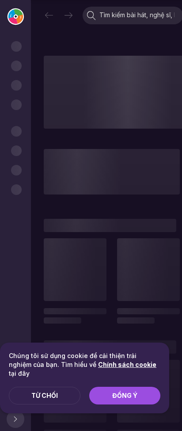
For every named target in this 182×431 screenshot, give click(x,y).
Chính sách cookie (127, 364)
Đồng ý (124, 395)
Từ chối (44, 395)
